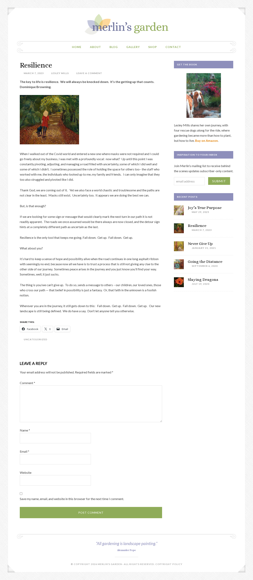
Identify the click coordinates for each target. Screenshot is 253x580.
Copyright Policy (168, 564)
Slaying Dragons (203, 279)
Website (25, 472)
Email (24, 451)
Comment (27, 383)
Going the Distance (205, 261)
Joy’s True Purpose (205, 207)
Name (25, 430)
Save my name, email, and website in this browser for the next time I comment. (72, 499)
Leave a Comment (89, 73)
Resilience (197, 225)
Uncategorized (35, 339)
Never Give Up (200, 243)
